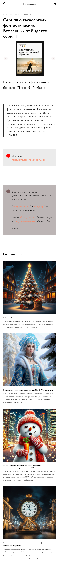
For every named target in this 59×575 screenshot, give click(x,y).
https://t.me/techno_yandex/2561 (28, 159)
